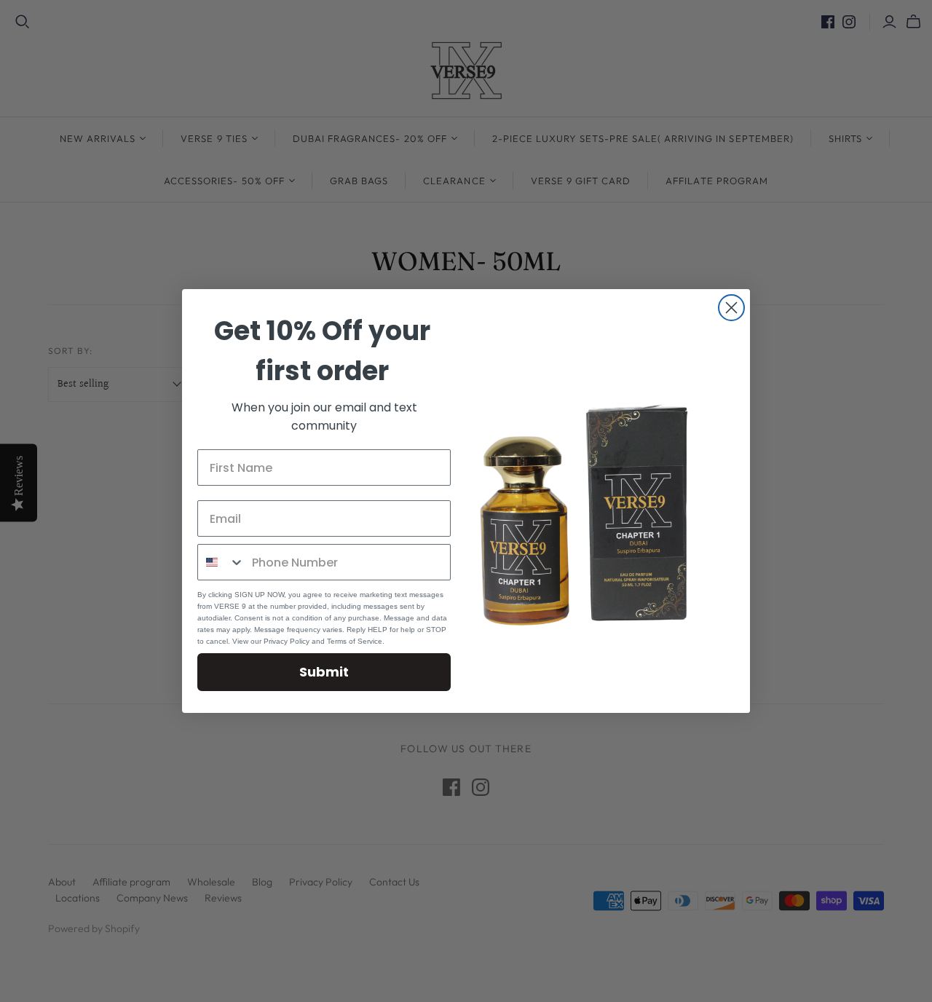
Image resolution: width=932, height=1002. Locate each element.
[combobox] (221, 562)
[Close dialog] (731, 307)
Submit (324, 672)
